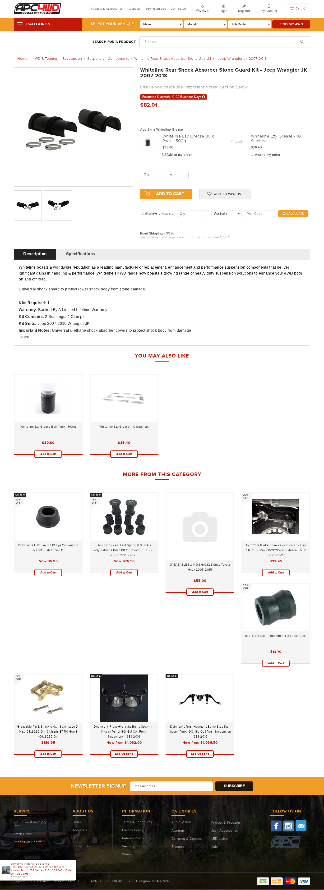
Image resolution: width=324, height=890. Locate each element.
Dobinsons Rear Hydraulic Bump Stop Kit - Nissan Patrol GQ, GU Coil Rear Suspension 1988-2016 (200, 732)
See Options (124, 754)
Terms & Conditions (137, 822)
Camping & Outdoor (187, 839)
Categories (38, 24)
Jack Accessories (224, 831)
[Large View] (28, 205)
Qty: (147, 174)
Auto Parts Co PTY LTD (61, 881)
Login (223, 11)
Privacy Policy (132, 830)
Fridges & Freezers (226, 823)
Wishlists (202, 11)
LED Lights (219, 839)
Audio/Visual (181, 822)
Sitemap (128, 854)
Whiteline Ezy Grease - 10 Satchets (124, 427)
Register (244, 11)
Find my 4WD (291, 24)
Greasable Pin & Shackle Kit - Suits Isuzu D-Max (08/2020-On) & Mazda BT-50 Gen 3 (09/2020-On (48, 732)
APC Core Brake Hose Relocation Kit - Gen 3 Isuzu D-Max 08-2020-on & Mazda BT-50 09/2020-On (275, 550)
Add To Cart (170, 194)
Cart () (300, 9)
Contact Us (178, 9)
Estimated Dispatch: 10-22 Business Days (172, 97)
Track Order (23, 834)
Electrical (178, 847)
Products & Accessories (106, 9)
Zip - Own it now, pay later (30, 824)
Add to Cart (48, 454)
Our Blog (80, 838)
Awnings (178, 831)
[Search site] (302, 41)
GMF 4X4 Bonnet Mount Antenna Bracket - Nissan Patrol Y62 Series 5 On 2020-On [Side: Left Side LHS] (41, 870)
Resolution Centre (28, 842)
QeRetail (163, 881)
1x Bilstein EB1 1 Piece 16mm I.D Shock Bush (276, 636)
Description (35, 254)
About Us (134, 9)
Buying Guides (155, 9)
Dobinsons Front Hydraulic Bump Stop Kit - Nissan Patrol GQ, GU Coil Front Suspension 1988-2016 (124, 732)
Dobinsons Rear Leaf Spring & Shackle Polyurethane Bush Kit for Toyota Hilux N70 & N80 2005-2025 (124, 550)
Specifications (80, 254)
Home (77, 822)
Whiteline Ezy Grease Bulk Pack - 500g (48, 427)
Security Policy (133, 846)
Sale (214, 847)
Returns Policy (133, 838)
